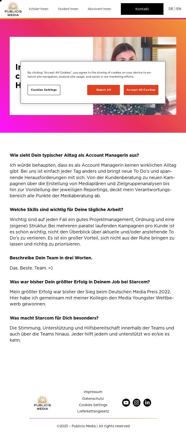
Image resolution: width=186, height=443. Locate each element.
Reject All (103, 90)
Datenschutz (93, 398)
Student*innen (68, 9)
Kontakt (142, 9)
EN (178, 8)
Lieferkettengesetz (93, 411)
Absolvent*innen (99, 9)
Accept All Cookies (141, 90)
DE (171, 8)
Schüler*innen (38, 9)
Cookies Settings (93, 405)
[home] (13, 9)
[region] (93, 82)
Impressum (93, 392)
